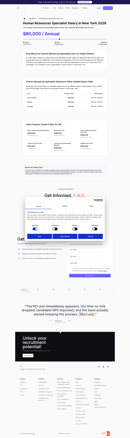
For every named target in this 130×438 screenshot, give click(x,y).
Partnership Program (100, 385)
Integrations (97, 395)
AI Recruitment (43, 382)
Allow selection (65, 236)
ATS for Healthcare (62, 399)
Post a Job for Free (81, 424)
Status (96, 401)
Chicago (30, 106)
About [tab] (91, 206)
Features (60, 8)
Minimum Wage (80, 417)
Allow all (90, 236)
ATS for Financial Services (64, 391)
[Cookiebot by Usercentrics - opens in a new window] (95, 200)
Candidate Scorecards (45, 392)
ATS (21, 385)
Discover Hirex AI (85, 2)
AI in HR (78, 420)
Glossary (78, 385)
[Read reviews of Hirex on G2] (95, 433)
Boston (29, 102)
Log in (99, 8)
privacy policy (103, 270)
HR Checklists (80, 392)
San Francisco (32, 98)
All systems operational (28, 433)
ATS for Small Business (63, 387)
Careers (96, 388)
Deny (39, 236)
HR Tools (41, 385)
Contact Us (97, 382)
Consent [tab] (38, 206)
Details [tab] (65, 206)
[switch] (55, 229)
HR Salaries (32, 18)
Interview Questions (81, 398)
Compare (78, 408)
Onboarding (23, 388)
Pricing (67, 8)
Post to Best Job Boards (46, 395)
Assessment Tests (44, 388)
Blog (77, 382)
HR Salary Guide (80, 414)
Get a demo (108, 8)
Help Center (97, 398)
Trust (95, 392)
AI (55, 8)
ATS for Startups (62, 409)
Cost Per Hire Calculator (83, 404)
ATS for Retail (61, 402)
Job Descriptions (81, 395)
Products (46, 8)
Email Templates (80, 388)
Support (84, 8)
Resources (75, 8)
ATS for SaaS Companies (64, 405)
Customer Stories (81, 411)
